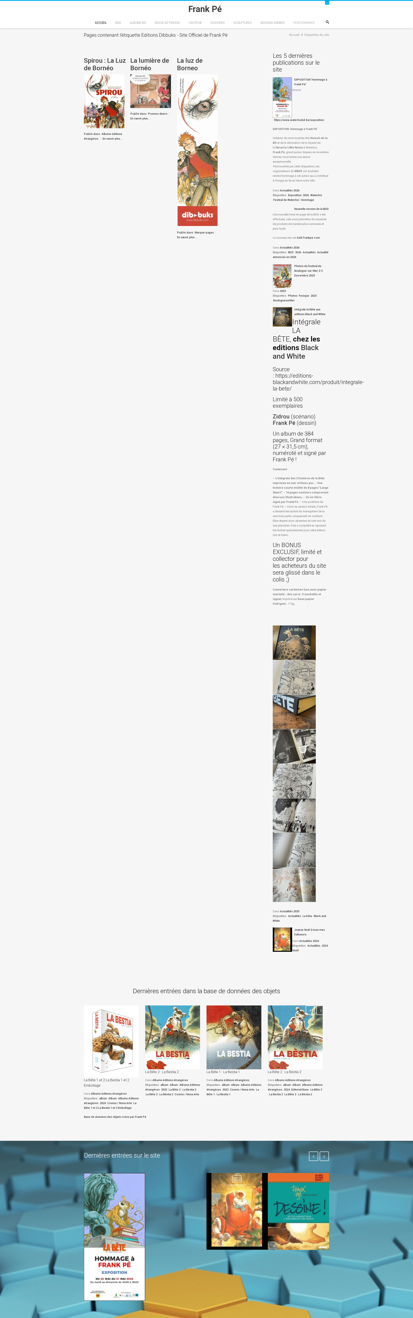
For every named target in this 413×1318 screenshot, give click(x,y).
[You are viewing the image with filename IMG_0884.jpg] (294, 677)
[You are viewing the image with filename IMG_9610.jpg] (294, 850)
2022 (225, 1089)
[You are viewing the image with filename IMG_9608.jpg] (294, 781)
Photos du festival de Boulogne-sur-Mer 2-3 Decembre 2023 (308, 270)
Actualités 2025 (289, 911)
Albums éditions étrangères (109, 1093)
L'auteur (195, 22)
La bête (307, 916)
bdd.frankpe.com (308, 237)
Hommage (307, 199)
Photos (292, 295)
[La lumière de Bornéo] (150, 91)
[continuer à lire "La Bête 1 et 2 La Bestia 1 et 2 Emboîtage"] (111, 1041)
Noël (296, 950)
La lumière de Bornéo (149, 64)
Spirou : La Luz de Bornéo (105, 64)
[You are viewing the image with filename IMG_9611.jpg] (294, 885)
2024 (325, 945)
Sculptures (242, 22)
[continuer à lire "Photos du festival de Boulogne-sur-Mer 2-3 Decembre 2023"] (282, 276)
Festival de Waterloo (286, 199)
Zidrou (281, 416)
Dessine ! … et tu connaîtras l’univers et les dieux (296, 1262)
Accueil (101, 22)
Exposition (294, 195)
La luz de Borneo (190, 64)
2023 (283, 291)
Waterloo (316, 195)
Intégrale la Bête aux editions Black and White (309, 312)
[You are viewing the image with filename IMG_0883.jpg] (294, 642)
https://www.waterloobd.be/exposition (299, 120)
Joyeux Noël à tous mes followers (309, 932)
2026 (306, 195)
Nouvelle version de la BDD (311, 209)
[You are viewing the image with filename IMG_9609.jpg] (294, 815)
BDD (118, 22)
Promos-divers (157, 113)
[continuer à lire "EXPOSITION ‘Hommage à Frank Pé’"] (282, 97)
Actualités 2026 (289, 190)
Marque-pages (204, 232)
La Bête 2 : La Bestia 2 (162, 1072)
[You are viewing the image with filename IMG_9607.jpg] (294, 746)
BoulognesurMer (284, 300)
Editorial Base (300, 1089)
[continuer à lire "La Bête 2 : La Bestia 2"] (172, 1037)
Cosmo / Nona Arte (119, 1103)
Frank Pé (285, 423)
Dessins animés (272, 22)
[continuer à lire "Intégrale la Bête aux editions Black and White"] (282, 316)
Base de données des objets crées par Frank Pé (115, 1116)
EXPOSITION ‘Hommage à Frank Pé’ (310, 82)
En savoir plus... (113, 138)
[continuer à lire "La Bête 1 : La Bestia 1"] (233, 1037)
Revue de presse (167, 22)
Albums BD (138, 22)
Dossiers (217, 22)
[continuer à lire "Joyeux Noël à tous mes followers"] (282, 939)
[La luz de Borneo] (197, 150)
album (103, 1098)
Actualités (309, 252)
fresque (304, 295)
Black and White (296, 351)
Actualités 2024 (309, 941)
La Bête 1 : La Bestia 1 (223, 1072)
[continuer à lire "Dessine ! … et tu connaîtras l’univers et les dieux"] (298, 1211)
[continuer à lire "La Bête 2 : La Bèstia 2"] (295, 1037)
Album (112, 1098)
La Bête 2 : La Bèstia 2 (159, 1094)
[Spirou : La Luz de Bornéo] (104, 101)
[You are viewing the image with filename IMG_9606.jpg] (294, 712)
